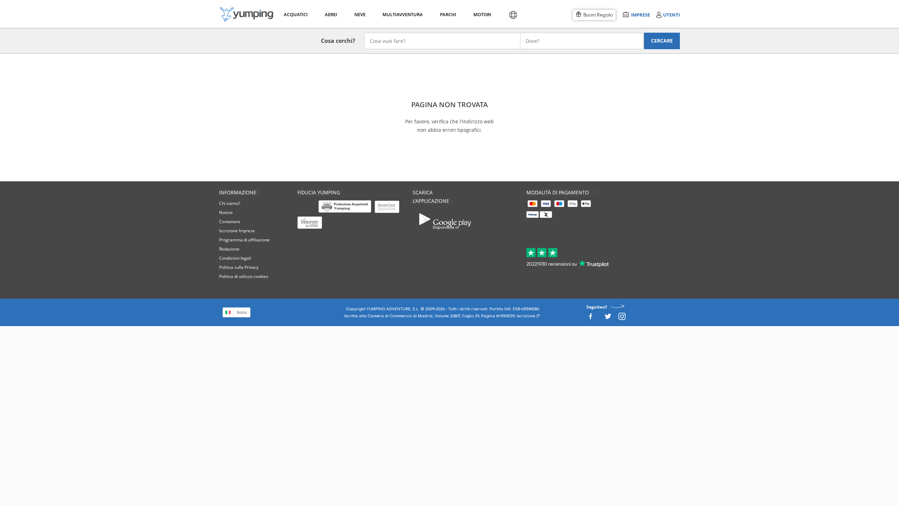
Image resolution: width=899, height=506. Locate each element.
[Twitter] (608, 318)
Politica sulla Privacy (238, 267)
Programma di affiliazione (244, 240)
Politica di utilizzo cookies (243, 276)
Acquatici (295, 14)
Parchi (448, 14)
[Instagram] (622, 318)
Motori (482, 14)
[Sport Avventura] (246, 14)
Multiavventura (401, 14)
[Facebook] (590, 318)
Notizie (226, 212)
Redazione (229, 249)
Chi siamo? (229, 203)
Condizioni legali (235, 258)
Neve (360, 14)
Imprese (640, 15)
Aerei (331, 14)
